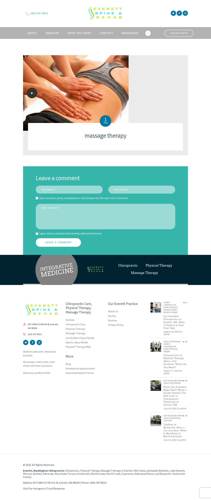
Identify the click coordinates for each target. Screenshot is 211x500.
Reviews (112, 320)
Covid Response (56, 488)
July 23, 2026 (169, 439)
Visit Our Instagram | (35, 488)
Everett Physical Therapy (170, 311)
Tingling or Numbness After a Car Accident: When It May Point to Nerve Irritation (175, 430)
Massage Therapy (75, 333)
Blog (68, 364)
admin (166, 334)
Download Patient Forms (80, 373)
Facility (112, 316)
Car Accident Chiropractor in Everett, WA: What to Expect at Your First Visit (174, 322)
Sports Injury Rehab (77, 342)
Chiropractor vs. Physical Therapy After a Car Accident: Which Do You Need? (174, 361)
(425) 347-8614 (35, 334)
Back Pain (178, 381)
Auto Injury (168, 381)
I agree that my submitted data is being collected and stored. (70, 233)
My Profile (44, 373)
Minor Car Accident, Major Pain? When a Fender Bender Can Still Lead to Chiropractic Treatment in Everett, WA (175, 395)
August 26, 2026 (171, 331)
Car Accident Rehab (171, 341)
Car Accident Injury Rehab (80, 338)
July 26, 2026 (169, 408)
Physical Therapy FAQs (78, 346)
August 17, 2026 (171, 370)
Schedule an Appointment (80, 368)
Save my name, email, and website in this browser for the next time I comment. (84, 198)
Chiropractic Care (75, 324)
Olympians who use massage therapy (31, 93)
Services (70, 319)
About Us (113, 311)
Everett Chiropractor (169, 303)
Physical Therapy (75, 328)
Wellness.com (31, 373)
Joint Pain (167, 421)
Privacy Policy (115, 324)
